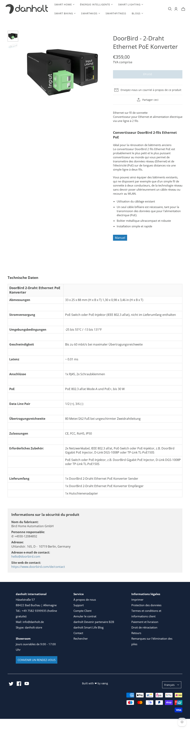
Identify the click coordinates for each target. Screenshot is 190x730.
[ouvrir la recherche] (170, 9)
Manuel (120, 238)
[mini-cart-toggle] (183, 9)
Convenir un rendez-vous (36, 660)
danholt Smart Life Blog (88, 627)
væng (104, 683)
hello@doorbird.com (25, 556)
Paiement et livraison (144, 622)
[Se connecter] (176, 9)
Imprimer (137, 599)
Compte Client (82, 611)
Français (169, 685)
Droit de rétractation (144, 627)
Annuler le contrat (84, 616)
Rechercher (80, 638)
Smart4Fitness (116, 13)
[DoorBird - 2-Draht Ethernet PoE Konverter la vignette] (13, 36)
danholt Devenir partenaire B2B (93, 622)
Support (78, 605)
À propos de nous (84, 599)
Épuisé (147, 74)
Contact (78, 633)
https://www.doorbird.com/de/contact (38, 567)
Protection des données (146, 605)
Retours (136, 633)
